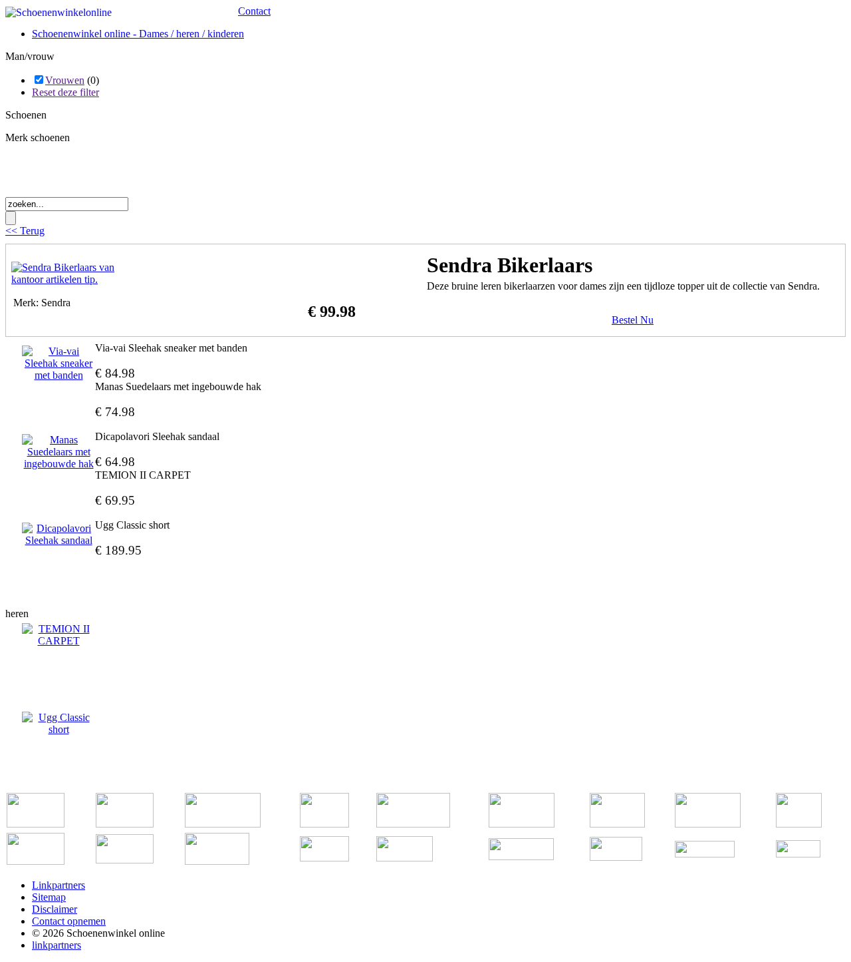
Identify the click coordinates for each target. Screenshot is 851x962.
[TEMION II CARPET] (58, 635)
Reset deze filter (65, 92)
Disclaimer (54, 909)
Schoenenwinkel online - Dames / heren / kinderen (138, 33)
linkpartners (56, 945)
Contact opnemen (69, 921)
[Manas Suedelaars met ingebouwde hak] (58, 452)
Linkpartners (58, 885)
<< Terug (25, 230)
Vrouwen (64, 80)
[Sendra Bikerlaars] (77, 279)
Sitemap (49, 897)
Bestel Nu (633, 320)
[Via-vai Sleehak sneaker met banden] (58, 363)
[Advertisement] (160, 174)
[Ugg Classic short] (58, 724)
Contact (254, 11)
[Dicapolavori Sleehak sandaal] (58, 535)
